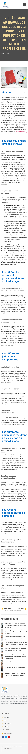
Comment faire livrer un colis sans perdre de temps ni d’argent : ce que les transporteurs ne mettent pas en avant (16, 656)
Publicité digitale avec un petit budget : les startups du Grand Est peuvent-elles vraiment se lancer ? (16, 631)
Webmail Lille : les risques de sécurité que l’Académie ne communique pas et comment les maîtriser (15, 625)
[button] (24, 4)
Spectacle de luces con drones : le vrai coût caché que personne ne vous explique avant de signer (16, 638)
